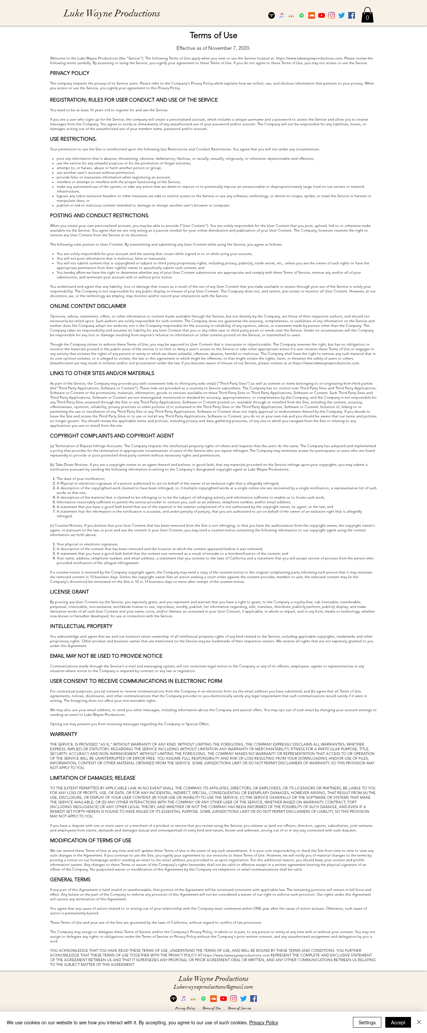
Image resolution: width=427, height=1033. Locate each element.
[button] (367, 15)
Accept (398, 1022)
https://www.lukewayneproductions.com (309, 58)
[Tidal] (271, 15)
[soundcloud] (311, 15)
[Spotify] (301, 15)
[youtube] (321, 15)
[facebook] (351, 15)
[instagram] (331, 15)
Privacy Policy (263, 1022)
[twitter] (341, 15)
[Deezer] (291, 15)
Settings (367, 1022)
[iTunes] (281, 15)
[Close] (419, 1022)
